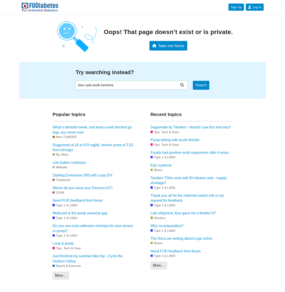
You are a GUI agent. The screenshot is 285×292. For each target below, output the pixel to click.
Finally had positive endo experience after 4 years (190, 152)
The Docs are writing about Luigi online (181, 238)
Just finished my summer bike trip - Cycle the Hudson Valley (88, 258)
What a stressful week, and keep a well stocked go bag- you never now (92, 129)
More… (61, 275)
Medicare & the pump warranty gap (80, 213)
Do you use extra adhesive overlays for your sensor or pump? (93, 228)
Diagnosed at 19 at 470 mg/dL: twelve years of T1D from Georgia (93, 147)
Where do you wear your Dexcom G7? (83, 188)
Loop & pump (63, 243)
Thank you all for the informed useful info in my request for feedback (187, 198)
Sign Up (236, 7)
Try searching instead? (105, 72)
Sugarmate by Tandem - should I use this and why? (191, 127)
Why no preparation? (167, 226)
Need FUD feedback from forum (78, 200)
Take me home (171, 45)
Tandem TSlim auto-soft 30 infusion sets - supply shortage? (189, 180)
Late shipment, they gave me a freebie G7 (183, 213)
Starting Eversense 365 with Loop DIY (83, 175)
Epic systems (161, 165)
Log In (256, 7)
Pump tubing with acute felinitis (175, 140)
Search (201, 85)
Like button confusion (69, 162)
